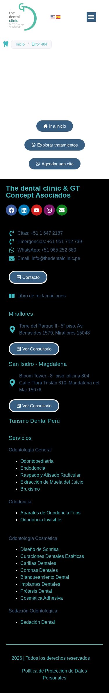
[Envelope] (61, 210)
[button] (91, 17)
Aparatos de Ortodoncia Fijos (50, 512)
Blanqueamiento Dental (44, 577)
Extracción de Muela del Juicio (51, 482)
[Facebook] (11, 210)
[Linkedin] (23, 210)
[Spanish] (58, 16)
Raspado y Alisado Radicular (50, 475)
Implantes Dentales (40, 584)
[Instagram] (49, 210)
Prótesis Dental (36, 591)
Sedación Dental (37, 622)
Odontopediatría (36, 461)
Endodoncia (32, 468)
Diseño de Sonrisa (39, 549)
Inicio (20, 44)
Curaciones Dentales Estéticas (52, 556)
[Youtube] (36, 210)
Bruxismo (30, 489)
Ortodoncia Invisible (40, 519)
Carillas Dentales (38, 563)
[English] (53, 16)
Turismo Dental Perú (34, 421)
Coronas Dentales (39, 570)
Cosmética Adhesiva (41, 598)
